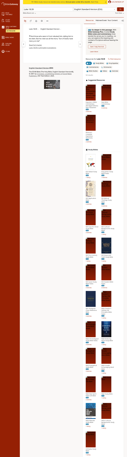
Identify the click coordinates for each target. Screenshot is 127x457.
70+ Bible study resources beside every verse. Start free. (64, 2)
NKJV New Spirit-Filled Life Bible (91, 395)
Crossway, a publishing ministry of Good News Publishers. (50, 75)
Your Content (113, 20)
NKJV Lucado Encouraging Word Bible (107, 367)
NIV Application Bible (91, 199)
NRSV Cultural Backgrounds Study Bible (107, 422)
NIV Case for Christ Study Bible (92, 227)
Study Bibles (93, 150)
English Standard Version (39, 68)
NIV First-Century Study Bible (91, 256)
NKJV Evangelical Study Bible (91, 366)
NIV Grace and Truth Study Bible (107, 256)
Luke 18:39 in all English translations (42, 48)
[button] (115, 2)
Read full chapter (35, 45)
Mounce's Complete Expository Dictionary (89, 135)
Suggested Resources (96, 80)
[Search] (120, 9)
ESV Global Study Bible (91, 172)
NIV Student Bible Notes (107, 283)
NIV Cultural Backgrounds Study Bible (107, 228)
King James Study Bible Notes (107, 172)
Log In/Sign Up (118, 2)
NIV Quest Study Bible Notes (91, 283)
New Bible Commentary (105, 103)
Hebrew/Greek (101, 20)
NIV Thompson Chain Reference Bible (91, 310)
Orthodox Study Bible (91, 450)
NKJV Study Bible (107, 394)
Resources (90, 20)
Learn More (94, 52)
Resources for (95, 59)
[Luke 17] (23, 44)
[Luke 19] (80, 44)
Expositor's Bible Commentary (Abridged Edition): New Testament (92, 105)
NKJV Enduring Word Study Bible (107, 340)
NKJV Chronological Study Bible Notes (92, 340)
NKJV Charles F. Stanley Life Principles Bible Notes (106, 311)
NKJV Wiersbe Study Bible (90, 421)
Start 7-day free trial (97, 47)
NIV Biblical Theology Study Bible (106, 200)
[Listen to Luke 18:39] (47, 21)
